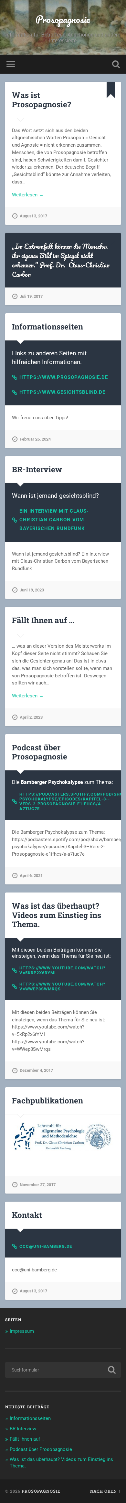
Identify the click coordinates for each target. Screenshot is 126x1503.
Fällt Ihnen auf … (43, 620)
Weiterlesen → (28, 195)
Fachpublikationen (47, 1100)
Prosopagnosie (63, 19)
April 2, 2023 (31, 717)
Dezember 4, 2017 (36, 1070)
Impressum (22, 1331)
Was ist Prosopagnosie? (41, 100)
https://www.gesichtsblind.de (62, 392)
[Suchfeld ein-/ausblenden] (116, 64)
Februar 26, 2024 (35, 439)
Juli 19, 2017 (31, 296)
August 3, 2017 (33, 216)
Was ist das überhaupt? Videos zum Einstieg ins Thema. (56, 915)
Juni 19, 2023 (32, 590)
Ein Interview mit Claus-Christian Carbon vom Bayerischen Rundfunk (54, 519)
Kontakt (27, 1215)
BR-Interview (37, 469)
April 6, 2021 (31, 875)
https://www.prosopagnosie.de (63, 377)
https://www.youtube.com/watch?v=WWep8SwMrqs (62, 986)
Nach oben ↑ (105, 1491)
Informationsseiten (47, 326)
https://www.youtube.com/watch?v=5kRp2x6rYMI (62, 970)
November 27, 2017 (38, 1184)
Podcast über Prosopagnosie (39, 752)
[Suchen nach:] (63, 1370)
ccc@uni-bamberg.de (45, 1246)
